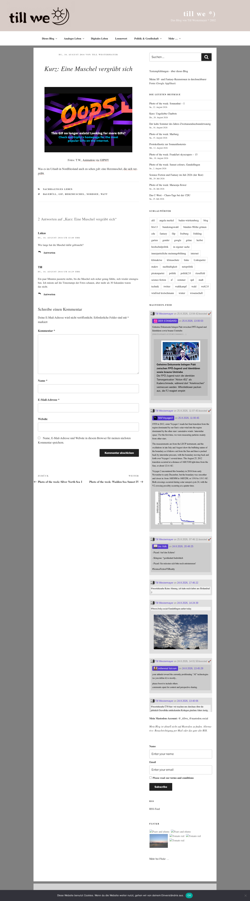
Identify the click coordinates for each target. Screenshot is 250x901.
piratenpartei (157, 273)
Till (40, 267)
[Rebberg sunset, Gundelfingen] (159, 841)
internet (195, 253)
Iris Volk (162, 546)
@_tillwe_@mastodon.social (193, 718)
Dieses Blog (48, 38)
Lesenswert (121, 38)
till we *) (199, 13)
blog (206, 220)
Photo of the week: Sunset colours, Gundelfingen (174, 164)
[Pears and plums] (159, 832)
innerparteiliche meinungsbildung (168, 253)
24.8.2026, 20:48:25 (182, 546)
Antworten (49, 253)
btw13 (154, 227)
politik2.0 (186, 273)
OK (189, 895)
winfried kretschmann (162, 293)
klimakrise (156, 260)
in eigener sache (181, 246)
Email (152, 762)
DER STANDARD (167, 320)
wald (193, 286)
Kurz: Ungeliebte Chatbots (163, 113)
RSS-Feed (154, 809)
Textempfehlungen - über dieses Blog (168, 71)
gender (166, 240)
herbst (200, 240)
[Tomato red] (176, 836)
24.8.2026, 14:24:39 (187, 603)
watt (104, 194)
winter (182, 293)
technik (155, 286)
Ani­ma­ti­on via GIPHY (96, 160)
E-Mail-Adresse (48, 399)
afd (153, 220)
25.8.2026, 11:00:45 (188, 418)
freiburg (184, 233)
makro (154, 266)
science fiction (158, 279)
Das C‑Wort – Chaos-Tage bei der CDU (169, 195)
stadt (201, 279)
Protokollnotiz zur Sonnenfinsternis (167, 144)
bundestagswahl (171, 227)
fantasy (163, 233)
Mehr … (173, 38)
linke (186, 260)
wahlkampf (181, 286)
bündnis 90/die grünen (194, 227)
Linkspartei (200, 260)
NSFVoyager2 (165, 418)
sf (172, 279)
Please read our (173, 778)
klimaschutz (173, 260)
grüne (189, 240)
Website (43, 419)
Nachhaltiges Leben (58, 189)
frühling (197, 233)
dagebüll (50, 194)
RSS (205, 730)
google (177, 240)
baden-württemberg (189, 220)
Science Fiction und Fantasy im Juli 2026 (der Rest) (176, 175)
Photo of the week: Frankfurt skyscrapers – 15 (173, 154)
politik (172, 273)
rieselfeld (200, 273)
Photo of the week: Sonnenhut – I (166, 103)
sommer (181, 279)
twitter (167, 286)
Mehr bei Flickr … (159, 858)
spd (192, 279)
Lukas (42, 233)
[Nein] (245, 895)
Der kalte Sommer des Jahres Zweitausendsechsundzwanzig (180, 124)
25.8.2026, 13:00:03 (192, 320)
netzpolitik (187, 266)
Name (42, 380)
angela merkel (166, 220)
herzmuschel (75, 194)
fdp (173, 233)
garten (154, 240)
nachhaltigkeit (170, 266)
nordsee (93, 194)
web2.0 (205, 286)
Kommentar (46, 330)
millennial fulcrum (167, 668)
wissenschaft (196, 293)
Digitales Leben (99, 38)
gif (61, 194)
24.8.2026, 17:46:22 (187, 582)
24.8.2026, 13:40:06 (187, 701)
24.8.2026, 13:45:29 (192, 668)
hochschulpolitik (159, 246)
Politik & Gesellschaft (146, 38)
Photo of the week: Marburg (164, 134)
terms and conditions (182, 778)
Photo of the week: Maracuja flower (167, 185)
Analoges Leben (72, 38)
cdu (153, 233)
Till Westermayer (105, 54)
